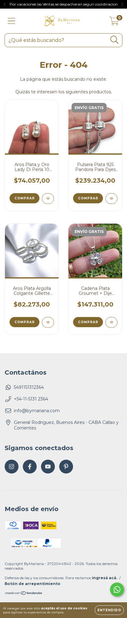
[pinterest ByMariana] (66, 467)
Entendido (109, 610)
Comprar (88, 198)
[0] (114, 22)
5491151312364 (29, 387)
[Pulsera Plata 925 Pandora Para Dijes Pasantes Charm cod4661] (111, 198)
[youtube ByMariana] (48, 467)
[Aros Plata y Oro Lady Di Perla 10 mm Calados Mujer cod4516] (48, 198)
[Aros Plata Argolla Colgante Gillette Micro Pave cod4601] (48, 322)
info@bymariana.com (37, 410)
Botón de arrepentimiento (32, 583)
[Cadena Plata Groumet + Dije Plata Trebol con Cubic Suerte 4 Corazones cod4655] (111, 322)
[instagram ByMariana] (11, 467)
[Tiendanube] (24, 594)
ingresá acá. (104, 577)
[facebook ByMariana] (30, 467)
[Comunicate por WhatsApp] (117, 589)
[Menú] (11, 21)
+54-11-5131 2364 (31, 399)
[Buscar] (114, 40)
